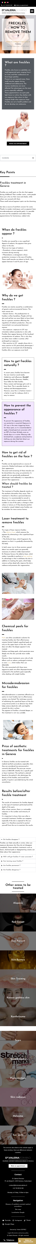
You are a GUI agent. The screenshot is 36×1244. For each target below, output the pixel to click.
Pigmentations (18, 1078)
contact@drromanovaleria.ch (18, 1185)
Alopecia (18, 903)
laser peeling (27, 556)
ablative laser (10, 532)
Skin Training (18, 979)
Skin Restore (18, 960)
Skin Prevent (18, 941)
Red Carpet (18, 922)
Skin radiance (18, 1097)
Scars (18, 1040)
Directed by (18, 1229)
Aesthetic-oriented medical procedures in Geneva (13, 13)
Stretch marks (18, 1059)
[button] (32, 11)
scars (9, 663)
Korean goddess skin (18, 998)
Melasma (18, 1116)
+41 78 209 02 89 (18, 1188)
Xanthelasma (18, 1016)
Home (8, 42)
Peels (3, 638)
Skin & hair (25, 42)
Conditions (15, 42)
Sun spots (18, 1135)
